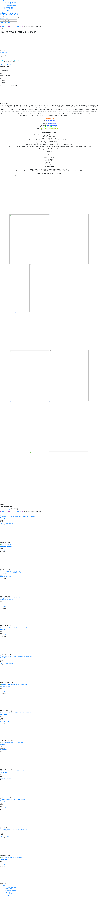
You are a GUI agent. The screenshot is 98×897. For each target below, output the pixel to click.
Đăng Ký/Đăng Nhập (8, 7)
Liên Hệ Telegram (7, 10)
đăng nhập (7, 509)
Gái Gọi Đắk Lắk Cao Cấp (9, 2)
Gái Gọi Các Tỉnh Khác (15, 26)
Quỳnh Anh (3, 772)
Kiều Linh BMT (4, 859)
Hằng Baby (3, 831)
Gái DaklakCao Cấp (6, 546)
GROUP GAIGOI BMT (8, 8)
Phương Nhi (3, 801)
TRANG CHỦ (6, 0)
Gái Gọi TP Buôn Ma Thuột (9, 5)
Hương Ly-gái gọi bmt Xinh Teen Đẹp (11, 573)
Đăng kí (2, 18)
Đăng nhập (7, 18)
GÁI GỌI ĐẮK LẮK (7, 4)
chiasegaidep (3, 52)
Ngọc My (2, 629)
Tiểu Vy (2, 744)
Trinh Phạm (3, 714)
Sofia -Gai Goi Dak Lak (6, 599)
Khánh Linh (3, 658)
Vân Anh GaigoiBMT (6, 686)
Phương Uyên (4, 518)
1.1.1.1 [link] (5, 60)
